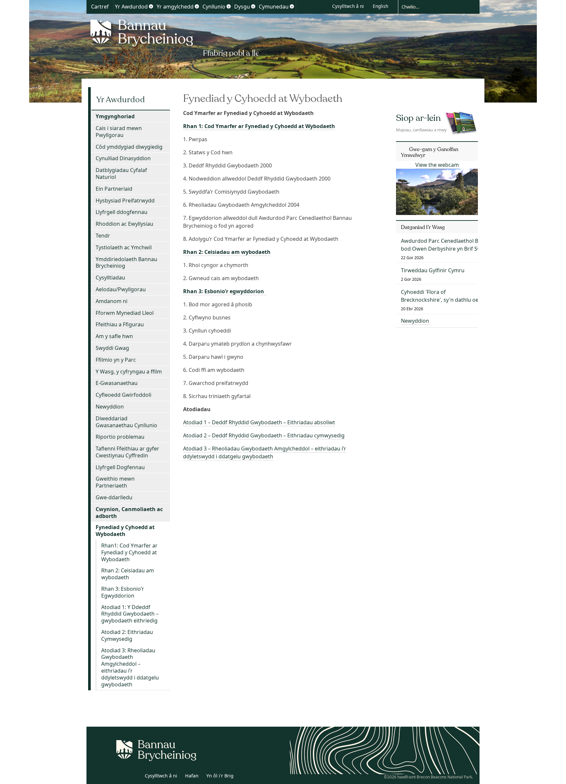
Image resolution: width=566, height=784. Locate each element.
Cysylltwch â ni (348, 6)
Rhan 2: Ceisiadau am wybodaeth (227, 252)
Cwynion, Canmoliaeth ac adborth (129, 513)
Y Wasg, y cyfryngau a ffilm (129, 371)
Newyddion (110, 406)
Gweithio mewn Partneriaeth (115, 482)
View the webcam (437, 164)
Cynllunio (213, 6)
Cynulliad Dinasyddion (123, 158)
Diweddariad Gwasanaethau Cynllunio (126, 422)
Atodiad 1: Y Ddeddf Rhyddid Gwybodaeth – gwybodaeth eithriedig (130, 613)
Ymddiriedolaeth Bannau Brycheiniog (126, 263)
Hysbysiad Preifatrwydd (125, 200)
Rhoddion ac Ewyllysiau (124, 223)
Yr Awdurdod (131, 6)
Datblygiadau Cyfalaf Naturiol (121, 173)
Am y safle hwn (114, 336)
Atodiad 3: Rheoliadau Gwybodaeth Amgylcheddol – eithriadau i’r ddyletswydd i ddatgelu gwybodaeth (130, 667)
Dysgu (242, 6)
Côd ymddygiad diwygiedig (129, 146)
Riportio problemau (120, 436)
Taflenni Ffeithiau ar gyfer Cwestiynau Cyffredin (127, 452)
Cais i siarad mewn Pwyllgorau (119, 131)
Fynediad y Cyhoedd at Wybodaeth (125, 531)
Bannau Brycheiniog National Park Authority (172, 37)
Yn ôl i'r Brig (220, 776)
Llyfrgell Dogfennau (120, 467)
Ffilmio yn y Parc (116, 359)
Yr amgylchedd (175, 6)
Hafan (191, 776)
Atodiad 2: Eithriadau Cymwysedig (127, 635)
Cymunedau (274, 6)
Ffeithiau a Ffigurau (120, 324)
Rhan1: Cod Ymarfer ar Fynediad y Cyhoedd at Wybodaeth (129, 552)
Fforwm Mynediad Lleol (125, 312)
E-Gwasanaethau (117, 383)
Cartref (100, 6)
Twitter (120, 777)
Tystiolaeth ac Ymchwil (124, 247)
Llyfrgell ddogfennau (121, 212)
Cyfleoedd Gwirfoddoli (123, 394)
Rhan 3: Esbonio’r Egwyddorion (122, 592)
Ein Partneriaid (114, 188)
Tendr (103, 235)
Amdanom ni (111, 301)
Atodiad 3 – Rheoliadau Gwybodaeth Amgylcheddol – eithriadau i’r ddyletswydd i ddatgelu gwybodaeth (264, 452)
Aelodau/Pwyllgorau (121, 289)
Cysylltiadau (110, 277)
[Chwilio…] (433, 6)
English (380, 6)
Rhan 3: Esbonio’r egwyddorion (225, 291)
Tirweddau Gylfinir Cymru (432, 270)
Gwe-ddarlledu (114, 497)
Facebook (135, 777)
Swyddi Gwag (112, 348)
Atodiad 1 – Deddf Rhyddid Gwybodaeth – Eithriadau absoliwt (259, 422)
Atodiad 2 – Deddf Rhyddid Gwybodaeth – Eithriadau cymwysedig (264, 435)
